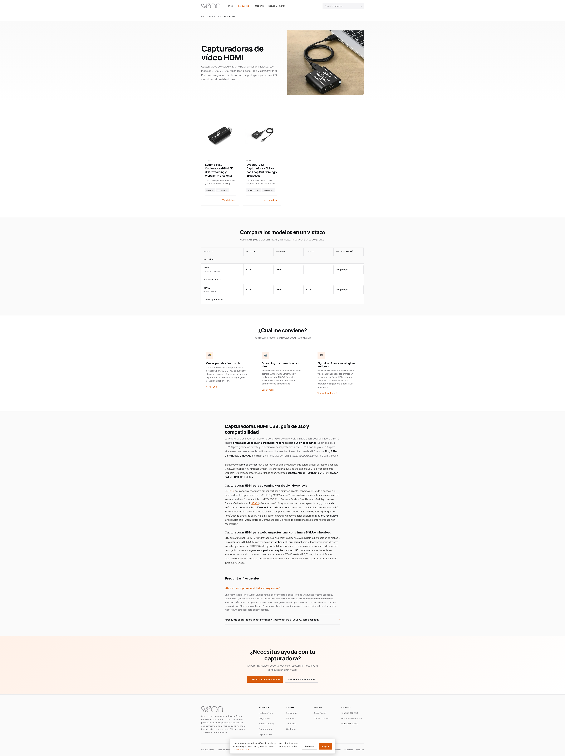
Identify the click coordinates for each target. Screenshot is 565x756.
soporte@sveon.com (351, 718)
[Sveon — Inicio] (210, 6)
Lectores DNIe (266, 713)
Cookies (360, 749)
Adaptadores (265, 729)
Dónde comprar (321, 718)
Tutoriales (291, 723)
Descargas (291, 713)
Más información (241, 749)
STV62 (255, 503)
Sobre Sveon (320, 713)
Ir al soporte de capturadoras (265, 679)
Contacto (291, 729)
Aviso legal (336, 749)
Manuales (291, 718)
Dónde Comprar (277, 5)
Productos (244, 5)
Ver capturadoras (326, 393)
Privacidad (348, 749)
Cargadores (264, 718)
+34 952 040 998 (349, 713)
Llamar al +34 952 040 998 (301, 679)
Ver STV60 (211, 386)
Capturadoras (265, 734)
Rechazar (309, 746)
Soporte (259, 5)
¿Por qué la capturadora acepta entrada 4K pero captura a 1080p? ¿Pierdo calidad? (272, 619)
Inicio (231, 5)
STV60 (230, 491)
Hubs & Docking (266, 723)
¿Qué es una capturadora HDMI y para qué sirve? (252, 588)
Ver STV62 (267, 389)
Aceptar (325, 746)
